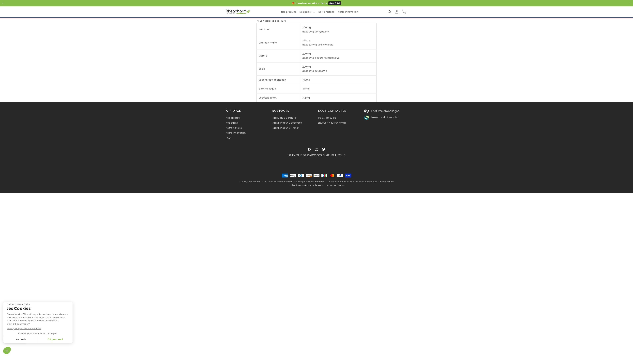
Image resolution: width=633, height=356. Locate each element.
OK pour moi (55, 339)
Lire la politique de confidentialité (24, 328)
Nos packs (232, 122)
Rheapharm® (253, 181)
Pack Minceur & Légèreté (287, 122)
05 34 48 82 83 (327, 117)
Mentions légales (336, 185)
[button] (306, 12)
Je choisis (20, 339)
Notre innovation (236, 132)
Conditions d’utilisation (340, 181)
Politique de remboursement (278, 181)
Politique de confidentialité (310, 181)
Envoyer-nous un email (332, 122)
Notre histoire (234, 128)
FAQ (228, 137)
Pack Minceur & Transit (286, 128)
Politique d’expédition (366, 181)
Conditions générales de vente (307, 185)
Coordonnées (387, 181)
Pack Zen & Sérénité (284, 117)
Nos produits (233, 117)
